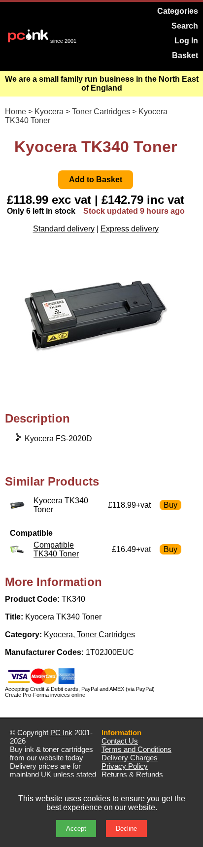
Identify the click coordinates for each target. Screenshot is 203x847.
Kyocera (49, 111)
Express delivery (130, 229)
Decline (126, 828)
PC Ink (61, 732)
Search (184, 26)
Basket (185, 55)
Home (15, 111)
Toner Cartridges (101, 111)
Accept (76, 828)
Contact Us (120, 741)
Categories (177, 11)
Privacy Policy (125, 766)
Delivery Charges (130, 757)
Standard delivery (64, 229)
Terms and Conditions (136, 749)
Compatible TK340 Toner (56, 549)
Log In (186, 40)
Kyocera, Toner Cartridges (89, 634)
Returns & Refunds (132, 774)
